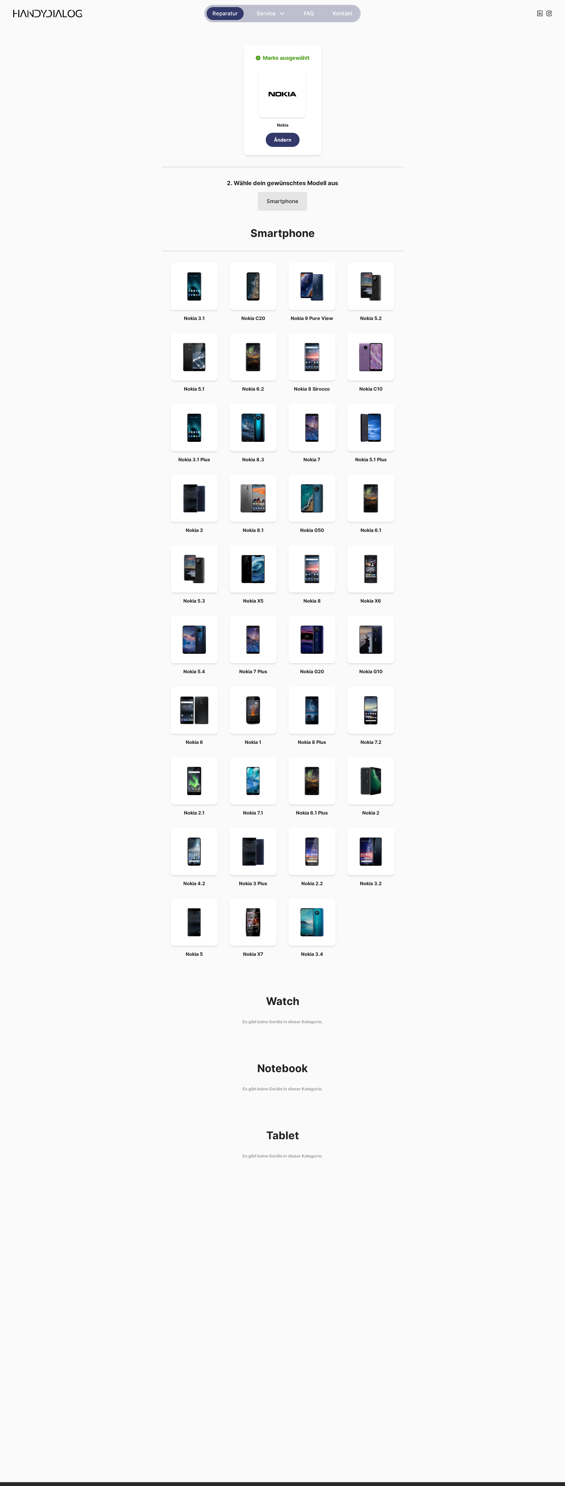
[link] (194, 286)
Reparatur (225, 13)
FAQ (309, 13)
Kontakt (343, 13)
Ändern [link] (282, 140)
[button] (282, 93)
